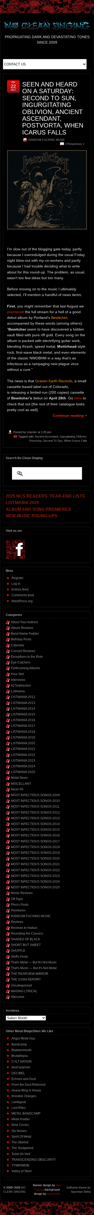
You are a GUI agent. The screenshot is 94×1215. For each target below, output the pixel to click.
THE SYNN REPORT (26, 979)
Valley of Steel (21, 1171)
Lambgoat (18, 1102)
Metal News (19, 778)
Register (17, 578)
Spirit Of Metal (21, 1136)
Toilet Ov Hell (20, 1154)
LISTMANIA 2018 (23, 732)
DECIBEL (18, 1073)
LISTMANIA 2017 (23, 726)
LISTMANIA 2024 (23, 766)
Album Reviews (22, 628)
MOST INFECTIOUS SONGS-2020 (35, 858)
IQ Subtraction (21, 685)
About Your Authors (24, 622)
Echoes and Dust (23, 1079)
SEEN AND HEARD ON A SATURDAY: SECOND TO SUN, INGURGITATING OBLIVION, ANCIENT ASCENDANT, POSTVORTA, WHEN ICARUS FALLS (52, 108)
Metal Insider (20, 1119)
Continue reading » (70, 415)
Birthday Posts (21, 639)
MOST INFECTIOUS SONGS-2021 (35, 864)
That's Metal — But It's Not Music (34, 962)
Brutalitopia (19, 1056)
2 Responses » (74, 143)
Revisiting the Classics (27, 933)
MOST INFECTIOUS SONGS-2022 (35, 870)
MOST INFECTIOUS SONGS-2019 (35, 853)
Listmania (18, 691)
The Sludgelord (22, 1148)
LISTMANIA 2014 (23, 708)
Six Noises (19, 1131)
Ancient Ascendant (46, 436)
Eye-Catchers (20, 662)
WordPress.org (22, 601)
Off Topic (17, 899)
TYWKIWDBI (20, 1165)
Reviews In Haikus (24, 928)
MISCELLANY (21, 784)
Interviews (18, 680)
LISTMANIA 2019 (23, 737)
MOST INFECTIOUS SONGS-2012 (35, 812)
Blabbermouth (21, 1050)
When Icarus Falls (75, 440)
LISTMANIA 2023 (23, 760)
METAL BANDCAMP (25, 1113)
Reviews (17, 922)
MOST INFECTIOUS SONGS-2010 (35, 801)
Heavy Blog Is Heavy (26, 1090)
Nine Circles (20, 1125)
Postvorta (35, 440)
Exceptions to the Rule (27, 657)
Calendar (17, 645)
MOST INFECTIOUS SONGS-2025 (35, 887)
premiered (15, 312)
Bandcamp (19, 1044)
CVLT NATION (21, 1061)
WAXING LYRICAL (24, 991)
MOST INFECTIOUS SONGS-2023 (35, 876)
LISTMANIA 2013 (23, 703)
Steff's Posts (19, 956)
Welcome (17, 997)
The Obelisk (19, 1142)
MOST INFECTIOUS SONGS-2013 (35, 818)
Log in (15, 584)
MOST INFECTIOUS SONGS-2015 (35, 829)
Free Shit (17, 674)
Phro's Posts (19, 905)
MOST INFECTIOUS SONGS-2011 (35, 806)
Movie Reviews (22, 893)
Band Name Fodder (25, 633)
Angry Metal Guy (23, 1038)
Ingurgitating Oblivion (73, 436)
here (78, 398)
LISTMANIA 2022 (23, 755)
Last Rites (18, 1108)
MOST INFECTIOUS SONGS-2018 (35, 847)
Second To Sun (52, 440)
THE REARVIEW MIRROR (29, 974)
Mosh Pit (17, 789)
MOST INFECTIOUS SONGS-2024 (35, 881)
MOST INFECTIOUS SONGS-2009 (35, 795)
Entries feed (19, 589)
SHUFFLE (18, 950)
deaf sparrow (20, 1067)
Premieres (18, 910)
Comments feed (22, 595)
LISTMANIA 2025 (23, 772)
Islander (32, 432)
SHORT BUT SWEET (26, 945)
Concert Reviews (23, 651)
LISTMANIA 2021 (23, 749)
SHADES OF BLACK (25, 939)
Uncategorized (21, 985)
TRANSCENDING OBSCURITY (33, 1160)
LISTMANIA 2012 (23, 697)
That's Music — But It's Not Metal (34, 968)
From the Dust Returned (28, 1084)
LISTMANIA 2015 (23, 714)
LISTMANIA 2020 (23, 743)
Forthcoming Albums (25, 668)
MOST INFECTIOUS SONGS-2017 (35, 841)
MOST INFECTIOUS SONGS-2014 (35, 824)
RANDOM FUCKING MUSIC (46, 139)
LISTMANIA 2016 (23, 720)
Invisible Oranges (23, 1096)
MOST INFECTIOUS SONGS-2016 (35, 835)
